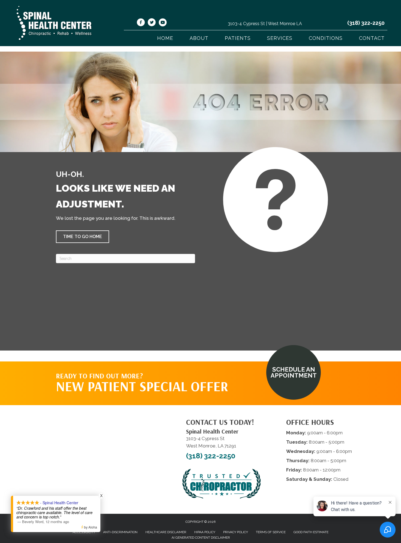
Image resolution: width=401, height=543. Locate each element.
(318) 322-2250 (366, 23)
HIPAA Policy (204, 532)
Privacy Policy (235, 532)
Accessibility (84, 532)
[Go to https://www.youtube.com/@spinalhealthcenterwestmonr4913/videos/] (162, 23)
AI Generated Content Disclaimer (201, 537)
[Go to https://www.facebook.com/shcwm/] (141, 23)
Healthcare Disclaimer (165, 532)
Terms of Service (271, 532)
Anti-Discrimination (120, 532)
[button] (82, 236)
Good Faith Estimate (311, 532)
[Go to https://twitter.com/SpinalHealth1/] (152, 23)
